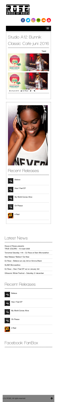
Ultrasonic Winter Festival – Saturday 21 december (24, 273)
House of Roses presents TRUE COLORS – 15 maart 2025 (17, 247)
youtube (49, 20)
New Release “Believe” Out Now (17, 256)
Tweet (44, 51)
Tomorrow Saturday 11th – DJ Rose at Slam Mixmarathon (27, 252)
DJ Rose (25, 91)
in (33, 20)
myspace (38, 20)
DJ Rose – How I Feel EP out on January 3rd (22, 269)
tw (28, 20)
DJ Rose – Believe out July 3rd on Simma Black (23, 260)
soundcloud (43, 20)
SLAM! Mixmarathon (12, 265)
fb (23, 20)
